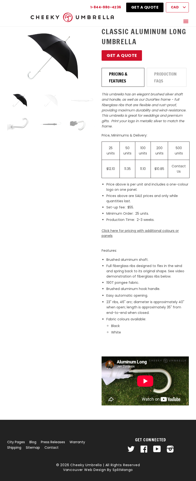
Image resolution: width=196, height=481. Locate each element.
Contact (51, 447)
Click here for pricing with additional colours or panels (140, 233)
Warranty (77, 442)
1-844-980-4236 (105, 7)
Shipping (14, 447)
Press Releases (53, 442)
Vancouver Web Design (84, 469)
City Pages (16, 442)
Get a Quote (144, 7)
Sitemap (33, 447)
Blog (32, 442)
